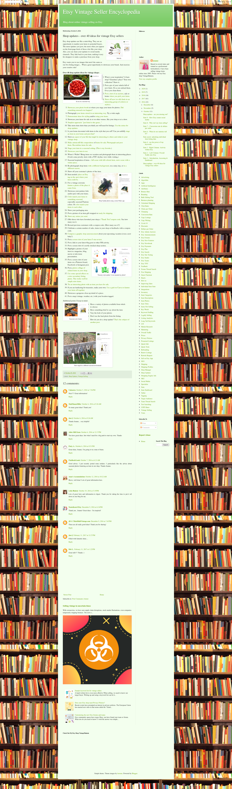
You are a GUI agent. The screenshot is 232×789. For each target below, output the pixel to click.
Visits (143, 413)
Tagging (144, 395)
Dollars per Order (147, 229)
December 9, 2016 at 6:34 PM (92, 507)
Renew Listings (146, 352)
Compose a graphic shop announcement (83, 233)
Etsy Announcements (148, 235)
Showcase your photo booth (78, 107)
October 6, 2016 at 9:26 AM (91, 404)
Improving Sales (146, 283)
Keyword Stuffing (147, 312)
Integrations (145, 289)
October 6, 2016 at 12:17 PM (91, 432)
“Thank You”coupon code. (111, 219)
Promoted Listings (147, 341)
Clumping (144, 211)
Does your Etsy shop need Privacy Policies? (90, 703)
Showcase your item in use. (78, 151)
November (147, 108)
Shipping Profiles (147, 367)
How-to (143, 280)
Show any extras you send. (78, 216)
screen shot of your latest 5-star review (87, 239)
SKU (143, 378)
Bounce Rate (145, 191)
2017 (143, 98)
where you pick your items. (119, 96)
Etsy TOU (144, 263)
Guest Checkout (146, 275)
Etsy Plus (144, 249)
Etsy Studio (145, 258)
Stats (142, 387)
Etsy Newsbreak (146, 243)
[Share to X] (86, 373)
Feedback (144, 266)
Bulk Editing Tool (147, 197)
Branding (144, 194)
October (147, 111)
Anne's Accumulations (77, 476)
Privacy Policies (146, 338)
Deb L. (71, 549)
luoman (119, 773)
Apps (143, 183)
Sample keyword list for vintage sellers (88, 690)
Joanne (155, 61)
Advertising (145, 177)
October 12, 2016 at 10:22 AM (96, 476)
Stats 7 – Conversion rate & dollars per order (155, 127)
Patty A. (72, 446)
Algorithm (144, 180)
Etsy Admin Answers (148, 232)
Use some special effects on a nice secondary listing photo (78, 276)
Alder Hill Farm (74, 432)
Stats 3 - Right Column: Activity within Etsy (154, 148)
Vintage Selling (83, 376)
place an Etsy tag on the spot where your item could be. (78, 177)
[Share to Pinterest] (91, 373)
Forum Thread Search (148, 269)
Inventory (144, 292)
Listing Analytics (147, 318)
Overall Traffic (146, 332)
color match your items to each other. (78, 205)
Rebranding (145, 350)
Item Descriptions (147, 298)
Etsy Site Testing (147, 255)
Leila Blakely (73, 490)
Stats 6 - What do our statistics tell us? (155, 132)
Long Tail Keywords (148, 321)
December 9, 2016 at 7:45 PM (101, 521)
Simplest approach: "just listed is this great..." (85, 122)
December (147, 105)
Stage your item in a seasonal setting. (82, 148)
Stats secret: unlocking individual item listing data (154, 138)
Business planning (147, 200)
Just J (71, 418)
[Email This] (82, 373)
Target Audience (146, 398)
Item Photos (145, 301)
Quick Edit (145, 344)
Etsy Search (145, 252)
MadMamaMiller (75, 404)
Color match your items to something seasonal (77, 197)
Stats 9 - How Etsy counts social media (154, 118)
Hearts (143, 278)
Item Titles (145, 304)
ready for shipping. (106, 213)
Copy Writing (145, 220)
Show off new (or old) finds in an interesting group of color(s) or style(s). (117, 102)
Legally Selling (146, 315)
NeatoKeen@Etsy (75, 507)
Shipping (144, 364)
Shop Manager (146, 370)
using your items (101, 116)
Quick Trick (145, 347)
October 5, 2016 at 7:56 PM (85, 390)
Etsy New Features (147, 240)
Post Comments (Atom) (80, 599)
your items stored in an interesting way (91, 113)
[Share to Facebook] (88, 373)
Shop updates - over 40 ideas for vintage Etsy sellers (154, 164)
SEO (142, 361)
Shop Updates (73, 376)
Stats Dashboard (146, 390)
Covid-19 (144, 223)
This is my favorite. (104, 148)
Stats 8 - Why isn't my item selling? (155, 123)
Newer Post (67, 595)
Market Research (146, 327)
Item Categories (146, 295)
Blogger (134, 773)
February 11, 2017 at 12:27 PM (84, 535)
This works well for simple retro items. (77, 279)
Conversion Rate (146, 214)
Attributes (144, 189)
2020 (143, 88)
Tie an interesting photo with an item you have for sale (88, 284)
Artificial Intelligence (148, 186)
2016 (143, 102)
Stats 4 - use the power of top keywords (153, 143)
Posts (144, 423)
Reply (71, 396)
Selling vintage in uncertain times (77, 605)
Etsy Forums (145, 237)
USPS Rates (145, 407)
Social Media (145, 381)
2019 (143, 92)
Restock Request (146, 355)
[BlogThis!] (84, 373)
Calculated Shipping (148, 203)
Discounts (144, 226)
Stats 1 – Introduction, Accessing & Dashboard (155, 159)
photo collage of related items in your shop (77, 269)
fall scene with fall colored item (103, 160)
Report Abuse (144, 435)
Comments (146, 427)
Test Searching (146, 404)
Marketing (144, 329)
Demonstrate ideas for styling (79, 116)
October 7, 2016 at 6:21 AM (90, 460)
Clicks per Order (146, 209)
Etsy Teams (145, 260)
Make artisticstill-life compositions (81, 142)
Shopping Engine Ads (148, 375)
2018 (143, 95)
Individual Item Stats (148, 286)
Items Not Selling (147, 306)
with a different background (98, 165)
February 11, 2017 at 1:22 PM (84, 549)
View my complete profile (148, 79)
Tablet (143, 393)
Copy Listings (146, 217)
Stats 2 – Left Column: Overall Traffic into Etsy (153, 154)
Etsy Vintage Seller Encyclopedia (101, 11)
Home (102, 595)
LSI (142, 324)
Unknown (72, 390)
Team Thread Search (148, 401)
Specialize (144, 384)
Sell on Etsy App (147, 358)
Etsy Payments (146, 246)
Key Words (145, 309)
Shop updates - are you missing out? (155, 114)
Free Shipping (146, 272)
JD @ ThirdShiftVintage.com (79, 521)
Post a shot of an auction (114, 93)
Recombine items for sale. (82, 145)
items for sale (101, 142)
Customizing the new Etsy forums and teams (90, 715)
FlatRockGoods (74, 460)
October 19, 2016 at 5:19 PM (89, 491)
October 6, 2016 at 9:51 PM (85, 446)
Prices (143, 335)
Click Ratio (145, 206)
